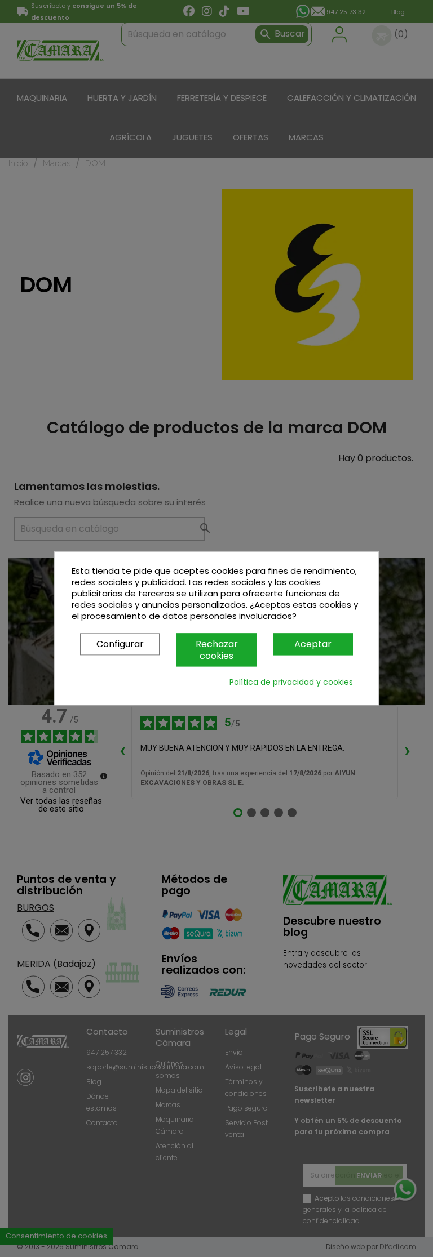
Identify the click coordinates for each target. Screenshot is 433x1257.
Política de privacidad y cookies (291, 682)
